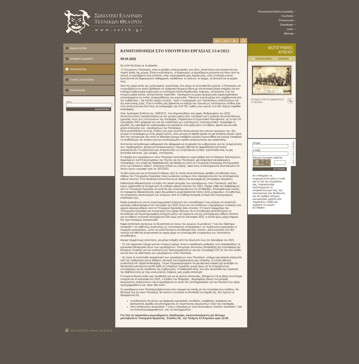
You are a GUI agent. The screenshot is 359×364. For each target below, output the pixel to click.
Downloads (286, 24)
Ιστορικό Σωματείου (81, 58)
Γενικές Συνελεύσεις (82, 79)
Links (290, 29)
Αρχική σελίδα (78, 48)
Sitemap (288, 33)
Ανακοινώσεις (78, 69)
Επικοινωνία (286, 20)
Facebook (287, 15)
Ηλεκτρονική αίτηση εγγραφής (275, 11)
